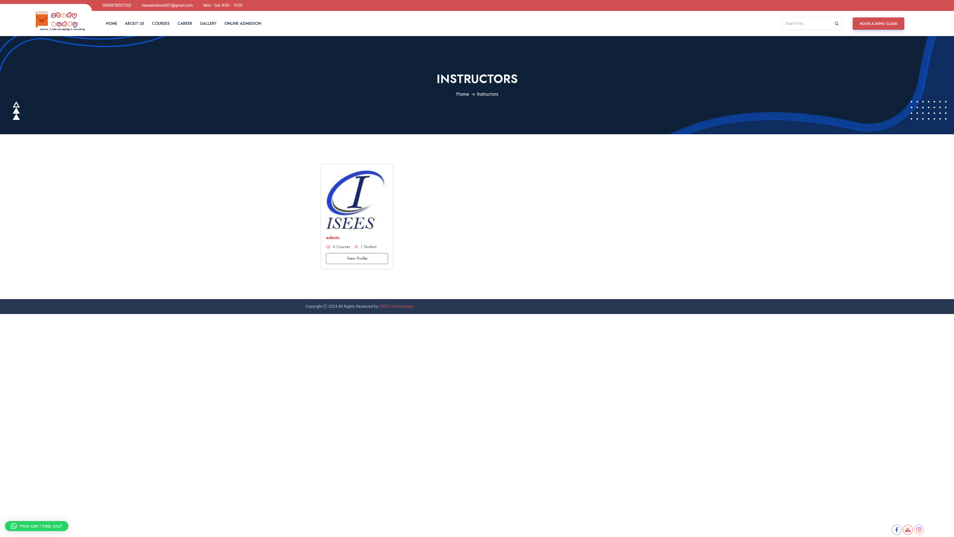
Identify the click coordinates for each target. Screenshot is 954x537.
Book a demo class (878, 23)
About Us (134, 23)
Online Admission (242, 23)
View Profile (357, 258)
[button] (36, 526)
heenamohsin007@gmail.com (167, 5)
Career (184, 23)
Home (111, 23)
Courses (161, 23)
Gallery (208, 23)
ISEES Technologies (396, 306)
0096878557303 (116, 5)
